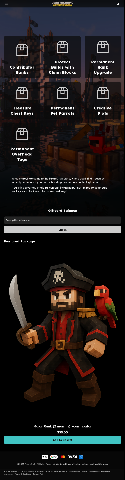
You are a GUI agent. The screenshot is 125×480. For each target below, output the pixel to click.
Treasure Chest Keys (22, 111)
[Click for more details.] (62, 334)
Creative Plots (103, 111)
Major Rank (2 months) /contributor (62, 426)
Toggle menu (6, 3)
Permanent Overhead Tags (22, 154)
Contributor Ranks (22, 70)
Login (118, 3)
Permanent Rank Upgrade (102, 67)
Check (62, 229)
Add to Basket (62, 440)
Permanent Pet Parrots (63, 111)
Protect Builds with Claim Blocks (62, 67)
